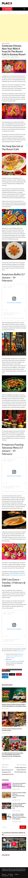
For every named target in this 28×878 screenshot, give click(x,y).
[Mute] (22, 849)
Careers (16, 874)
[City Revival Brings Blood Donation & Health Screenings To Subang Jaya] (6, 803)
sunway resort (6, 671)
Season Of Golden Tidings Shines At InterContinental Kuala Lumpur (19, 795)
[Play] (4, 849)
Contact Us (10, 874)
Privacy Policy (5, 875)
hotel (20, 669)
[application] (14, 844)
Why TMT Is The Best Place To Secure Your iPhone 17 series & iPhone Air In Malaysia (19, 816)
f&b (17, 669)
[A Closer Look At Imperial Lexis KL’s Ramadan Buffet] (14, 719)
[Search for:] (14, 827)
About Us (4, 874)
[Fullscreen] (24, 849)
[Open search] (24, 9)
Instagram (17, 661)
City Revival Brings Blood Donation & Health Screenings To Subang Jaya (19, 806)
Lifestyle (7, 43)
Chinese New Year (11, 669)
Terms (11, 875)
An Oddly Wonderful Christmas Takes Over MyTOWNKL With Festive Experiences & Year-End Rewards (12, 754)
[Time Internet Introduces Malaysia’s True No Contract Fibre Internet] (6, 783)
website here (20, 650)
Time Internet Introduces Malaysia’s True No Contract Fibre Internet (19, 785)
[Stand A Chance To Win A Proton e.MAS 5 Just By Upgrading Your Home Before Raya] (14, 695)
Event (3, 43)
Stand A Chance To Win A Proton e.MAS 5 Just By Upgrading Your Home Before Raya (14, 705)
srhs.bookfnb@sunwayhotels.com (17, 575)
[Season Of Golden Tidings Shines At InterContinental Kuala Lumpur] (6, 793)
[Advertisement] (14, 28)
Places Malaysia (15, 57)
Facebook (10, 661)
